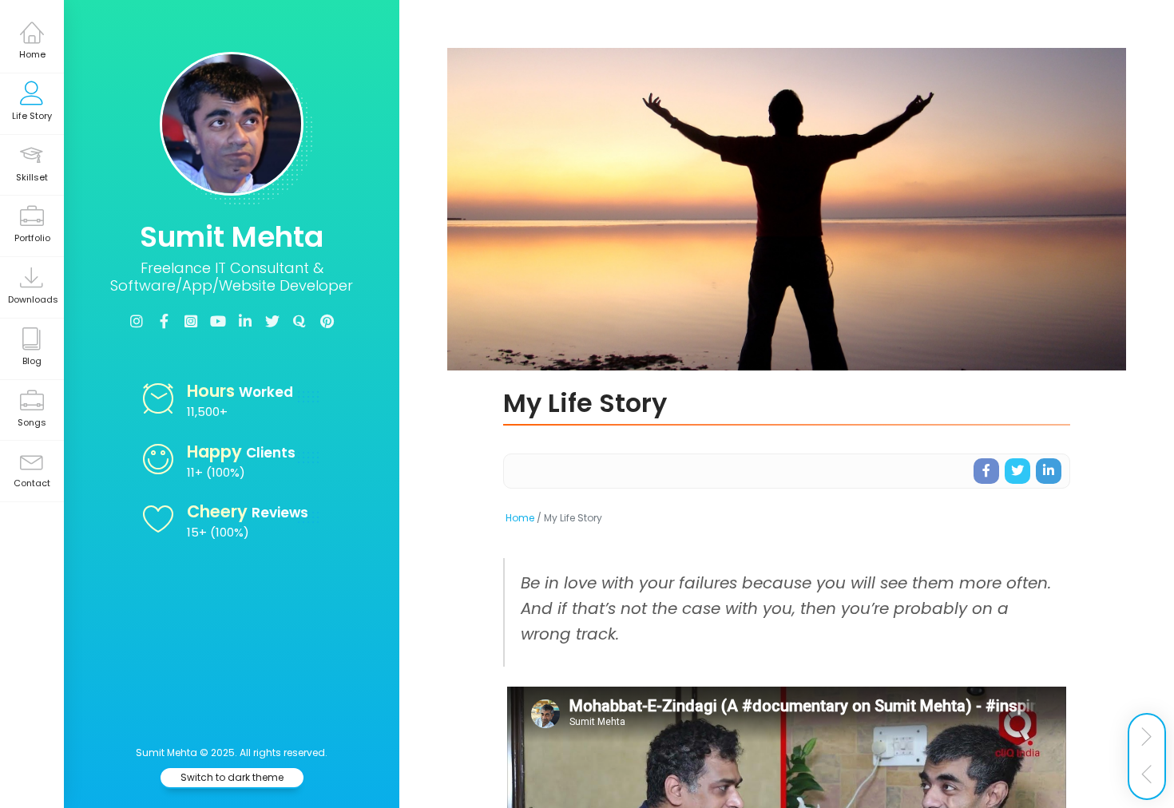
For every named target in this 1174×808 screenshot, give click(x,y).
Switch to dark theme (232, 777)
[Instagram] (137, 322)
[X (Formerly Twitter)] (272, 322)
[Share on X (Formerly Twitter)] (1017, 471)
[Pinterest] (327, 322)
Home (520, 518)
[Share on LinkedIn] (1048, 471)
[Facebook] (164, 322)
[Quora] (299, 322)
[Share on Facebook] (986, 471)
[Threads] (191, 322)
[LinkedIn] (245, 322)
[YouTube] (218, 322)
